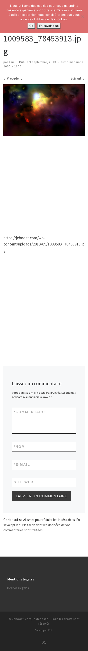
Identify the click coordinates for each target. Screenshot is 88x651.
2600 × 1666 (12, 66)
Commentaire (30, 412)
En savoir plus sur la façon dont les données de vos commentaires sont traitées (41, 525)
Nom (19, 447)
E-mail (22, 464)
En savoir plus (49, 26)
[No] (82, 16)
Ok (31, 26)
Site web (24, 482)
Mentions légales (18, 588)
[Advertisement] (44, 184)
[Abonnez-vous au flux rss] (44, 642)
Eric (12, 62)
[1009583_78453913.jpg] (44, 110)
